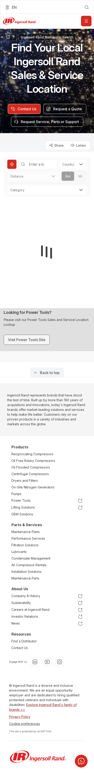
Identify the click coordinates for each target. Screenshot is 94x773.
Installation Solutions (26, 572)
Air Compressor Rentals (29, 565)
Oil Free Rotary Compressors (33, 461)
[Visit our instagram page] (59, 661)
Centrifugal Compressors (30, 474)
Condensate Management (30, 558)
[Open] (86, 21)
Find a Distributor (24, 641)
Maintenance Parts (25, 578)
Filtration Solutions (25, 545)
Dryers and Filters (24, 480)
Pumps (16, 494)
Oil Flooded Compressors (30, 467)
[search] (86, 7)
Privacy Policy (19, 717)
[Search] (23, 164)
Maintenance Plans (25, 532)
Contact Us (19, 648)
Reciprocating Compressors (32, 454)
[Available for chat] (81, 761)
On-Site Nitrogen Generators (33, 487)
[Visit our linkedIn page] (35, 661)
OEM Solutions (22, 514)
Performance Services (28, 538)
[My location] (11, 164)
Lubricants (19, 552)
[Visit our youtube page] (47, 661)
